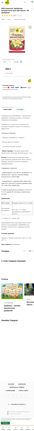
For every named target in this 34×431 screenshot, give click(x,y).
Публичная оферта (15, 413)
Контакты (22, 384)
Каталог (11, 384)
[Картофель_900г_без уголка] (17, 38)
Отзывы (20, 109)
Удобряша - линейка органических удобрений (12, 308)
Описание (7, 109)
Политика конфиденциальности (19, 411)
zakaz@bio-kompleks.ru (18, 404)
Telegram (10, 396)
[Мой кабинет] (28, 2)
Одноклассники (19, 396)
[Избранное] (30, 27)
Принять (5, 423)
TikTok (27, 396)
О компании (10, 390)
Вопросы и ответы (17, 387)
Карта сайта (23, 390)
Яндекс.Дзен (23, 396)
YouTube (15, 396)
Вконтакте (6, 396)
